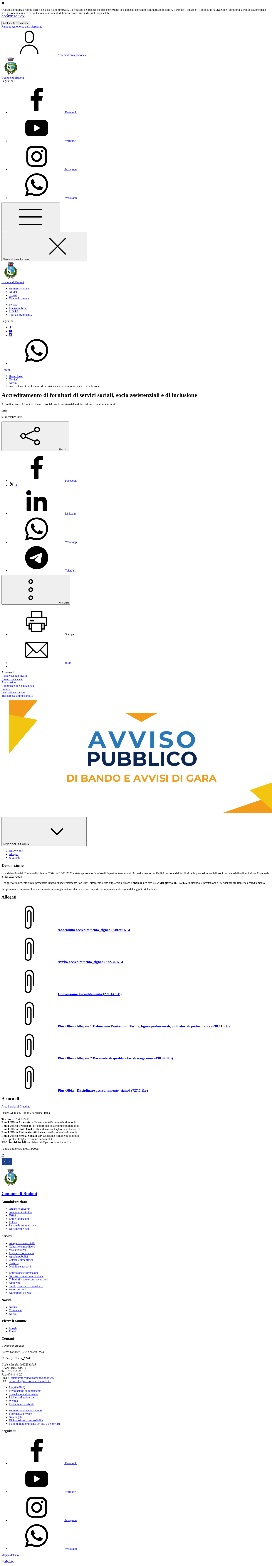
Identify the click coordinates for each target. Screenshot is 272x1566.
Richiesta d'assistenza (21, 1397)
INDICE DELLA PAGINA (16, 844)
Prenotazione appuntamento (25, 1390)
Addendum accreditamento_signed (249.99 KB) (94, 930)
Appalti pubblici (18, 1256)
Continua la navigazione (15, 23)
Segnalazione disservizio (23, 1394)
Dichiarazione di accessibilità (26, 1420)
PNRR (13, 304)
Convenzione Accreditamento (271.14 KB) (90, 994)
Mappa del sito (10, 1555)
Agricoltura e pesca (20, 1292)
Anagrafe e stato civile (22, 1243)
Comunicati (15, 1310)
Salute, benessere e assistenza (26, 1286)
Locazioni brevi (18, 308)
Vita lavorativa (17, 1249)
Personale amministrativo (23, 1225)
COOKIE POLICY (13, 16)
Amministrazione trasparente (25, 1410)
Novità (13, 379)
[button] (19, 288)
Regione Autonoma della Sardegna (21, 26)
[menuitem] (43, 480)
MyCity (9, 1561)
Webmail (14, 1400)
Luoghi (13, 1328)
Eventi (12, 1331)
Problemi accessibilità (21, 1404)
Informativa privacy (20, 1413)
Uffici (12, 1215)
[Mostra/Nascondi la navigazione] (30, 217)
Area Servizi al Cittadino (15, 1106)
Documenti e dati (19, 1228)
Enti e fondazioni (19, 1218)
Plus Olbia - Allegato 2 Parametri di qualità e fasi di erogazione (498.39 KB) (115, 1058)
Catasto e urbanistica (21, 1259)
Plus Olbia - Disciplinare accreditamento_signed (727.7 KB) (103, 1090)
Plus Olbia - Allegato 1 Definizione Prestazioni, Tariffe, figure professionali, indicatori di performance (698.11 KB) (144, 1026)
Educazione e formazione (23, 1272)
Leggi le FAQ (17, 1387)
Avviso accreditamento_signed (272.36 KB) (90, 962)
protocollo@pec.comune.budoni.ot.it (30, 1381)
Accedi (5, 369)
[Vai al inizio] (2, 1155)
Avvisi (12, 382)
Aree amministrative (20, 1212)
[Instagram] (10, 335)
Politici (13, 1222)
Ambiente (14, 1282)
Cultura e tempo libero (22, 1246)
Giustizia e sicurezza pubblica (26, 1276)
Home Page (16, 376)
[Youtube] (10, 331)
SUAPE (14, 311)
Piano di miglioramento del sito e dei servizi (34, 1423)
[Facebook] (10, 327)
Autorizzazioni (17, 1289)
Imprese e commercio (21, 1253)
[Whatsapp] (36, 363)
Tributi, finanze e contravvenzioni (28, 1279)
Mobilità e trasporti (20, 1266)
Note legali (15, 1417)
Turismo (14, 1263)
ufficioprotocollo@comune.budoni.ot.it (32, 1377)
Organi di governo (19, 1208)
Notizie (13, 1307)
